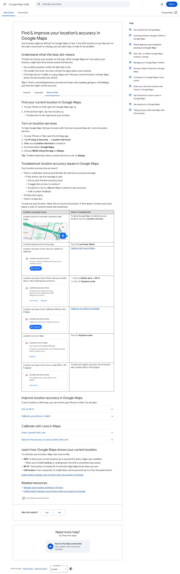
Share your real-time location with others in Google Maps (148, 88)
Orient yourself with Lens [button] (33, 432)
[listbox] (59, 569)
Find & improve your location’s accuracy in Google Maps (147, 46)
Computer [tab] (38, 92)
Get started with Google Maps (147, 30)
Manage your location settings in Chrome (43, 487)
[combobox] (86, 4)
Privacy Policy (28, 569)
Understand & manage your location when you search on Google (52, 475)
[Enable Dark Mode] (71, 569)
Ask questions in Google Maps (147, 104)
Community (23, 12)
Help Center (9, 12)
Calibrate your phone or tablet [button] (35, 416)
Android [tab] (26, 92)
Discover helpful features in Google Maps (149, 70)
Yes (46, 512)
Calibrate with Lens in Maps (83, 248)
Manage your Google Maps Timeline (149, 62)
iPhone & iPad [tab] (52, 92)
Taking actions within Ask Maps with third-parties (149, 112)
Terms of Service (41, 569)
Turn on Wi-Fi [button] (27, 409)
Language (56, 565)
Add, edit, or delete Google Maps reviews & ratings (148, 55)
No (59, 512)
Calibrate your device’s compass (85, 308)
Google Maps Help (19, 4)
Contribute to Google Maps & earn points (149, 79)
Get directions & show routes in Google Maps (147, 97)
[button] (5, 4)
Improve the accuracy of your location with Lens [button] (44, 439)
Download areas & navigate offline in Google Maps (149, 37)
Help (131, 23)
